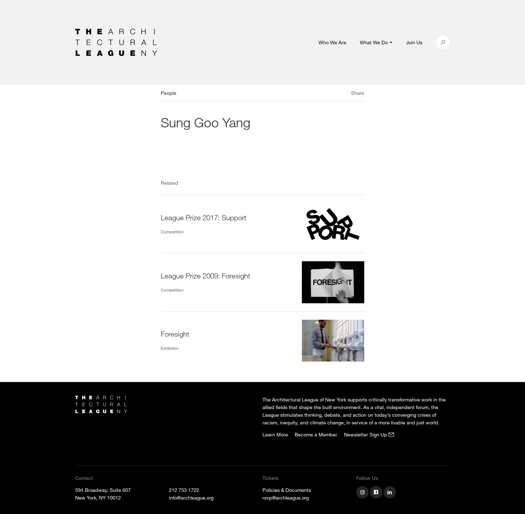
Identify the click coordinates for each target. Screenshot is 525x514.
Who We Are (332, 42)
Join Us (414, 42)
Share (357, 93)
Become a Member (316, 434)
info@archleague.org (191, 498)
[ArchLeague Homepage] (116, 42)
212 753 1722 (184, 490)
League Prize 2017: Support (203, 217)
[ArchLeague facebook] (377, 493)
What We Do (374, 42)
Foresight (175, 333)
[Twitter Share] (335, 94)
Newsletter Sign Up (366, 434)
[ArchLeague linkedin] (390, 493)
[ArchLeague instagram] (363, 493)
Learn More (275, 434)
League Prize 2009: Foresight (205, 275)
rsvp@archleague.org (285, 498)
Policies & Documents (286, 490)
